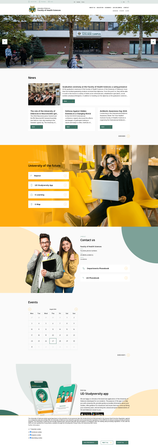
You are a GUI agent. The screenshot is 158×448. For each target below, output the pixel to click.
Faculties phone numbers (88, 251)
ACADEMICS (108, 7)
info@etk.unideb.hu (86, 255)
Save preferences (89, 442)
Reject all (105, 442)
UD (74, 2)
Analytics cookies (36, 435)
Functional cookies (36, 432)
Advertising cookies (36, 438)
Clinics (83, 2)
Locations (83, 259)
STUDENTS (122, 10)
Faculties (78, 2)
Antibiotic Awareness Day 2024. (113, 111)
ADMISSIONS (115, 10)
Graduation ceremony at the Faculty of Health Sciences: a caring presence (94, 87)
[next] (76, 309)
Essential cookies (36, 429)
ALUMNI (127, 10)
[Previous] (4, 41)
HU (121, 2)
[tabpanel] (79, 41)
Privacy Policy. (77, 423)
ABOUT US (92, 7)
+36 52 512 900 (33, 1)
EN (123, 2)
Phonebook (43, 1)
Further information (34, 425)
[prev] (29, 309)
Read (65, 101)
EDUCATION (100, 7)
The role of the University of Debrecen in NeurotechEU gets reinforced (44, 113)
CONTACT (126, 7)
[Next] (153, 41)
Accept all (120, 442)
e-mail (51, 1)
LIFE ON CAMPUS (117, 7)
